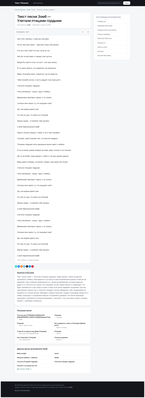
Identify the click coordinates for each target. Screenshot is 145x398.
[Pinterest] (32, 266)
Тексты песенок (20, 9)
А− (83, 32)
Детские (100, 51)
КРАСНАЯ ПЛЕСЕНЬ (105, 38)
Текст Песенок (21, 3)
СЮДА (70, 387)
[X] (27, 266)
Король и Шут (102, 47)
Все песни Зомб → (24, 369)
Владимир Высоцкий (105, 26)
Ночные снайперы (104, 34)
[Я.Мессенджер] (16, 266)
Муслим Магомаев (104, 55)
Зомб (28, 9)
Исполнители (38, 3)
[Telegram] (24, 266)
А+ (88, 32)
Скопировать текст (22, 32)
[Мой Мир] (30, 266)
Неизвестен (102, 21)
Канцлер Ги (101, 43)
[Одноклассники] (21, 266)
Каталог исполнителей (22, 390)
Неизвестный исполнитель (107, 30)
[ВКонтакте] (19, 266)
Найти (127, 3)
